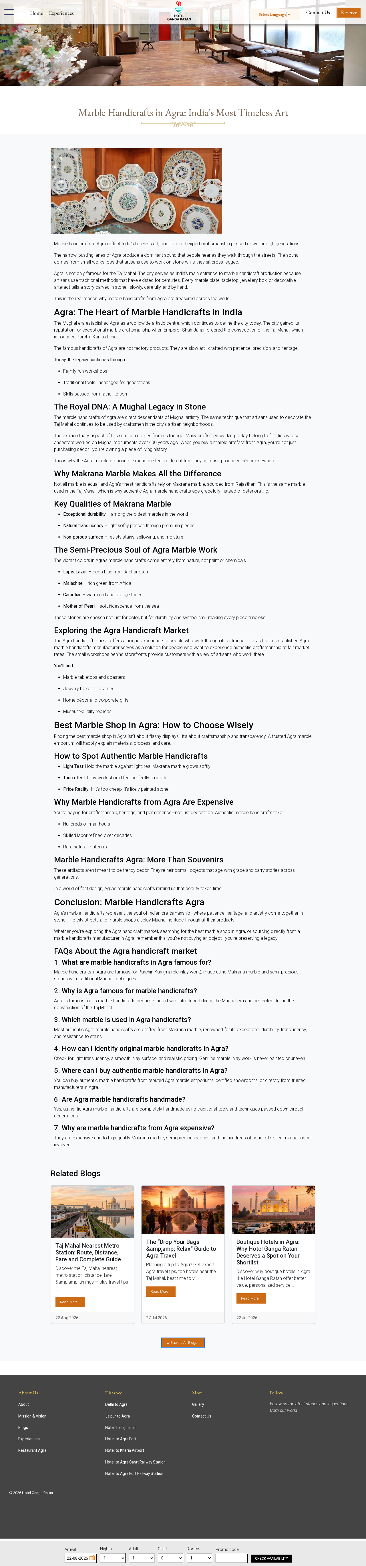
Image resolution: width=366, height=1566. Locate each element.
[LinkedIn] (282, 1421)
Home (36, 13)
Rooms (193, 1549)
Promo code (227, 1549)
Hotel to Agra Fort (120, 1439)
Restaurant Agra (32, 1450)
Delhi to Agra (116, 1404)
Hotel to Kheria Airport (124, 1450)
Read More (68, 1302)
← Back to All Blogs (181, 1342)
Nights (106, 1549)
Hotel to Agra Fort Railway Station (134, 1473)
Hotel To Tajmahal (120, 1427)
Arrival (70, 1549)
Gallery (198, 1404)
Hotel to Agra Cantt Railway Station (135, 1462)
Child (162, 1549)
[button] (92, 1557)
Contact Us (318, 12)
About (23, 1404)
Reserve (349, 12)
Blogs (23, 1427)
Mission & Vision (32, 1416)
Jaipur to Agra (117, 1416)
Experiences (61, 13)
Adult (133, 1549)
